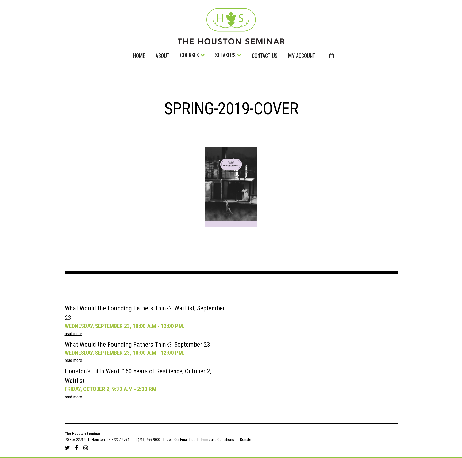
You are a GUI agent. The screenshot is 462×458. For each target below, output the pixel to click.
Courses (189, 55)
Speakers (225, 55)
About (163, 56)
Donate (245, 439)
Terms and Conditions (217, 439)
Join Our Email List (181, 439)
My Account (301, 56)
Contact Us (265, 56)
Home (139, 56)
